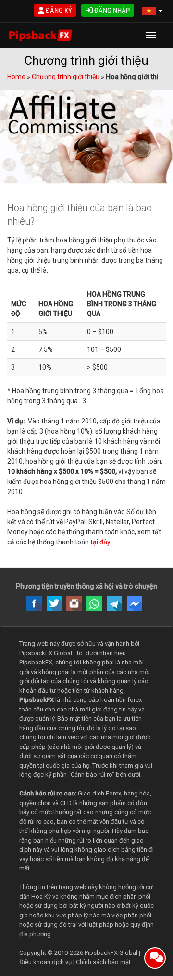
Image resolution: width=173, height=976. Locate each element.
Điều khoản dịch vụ (45, 961)
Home (16, 77)
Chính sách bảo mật (103, 961)
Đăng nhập (111, 10)
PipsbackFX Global (111, 952)
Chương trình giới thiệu (65, 77)
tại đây (100, 542)
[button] (152, 11)
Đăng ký (58, 10)
